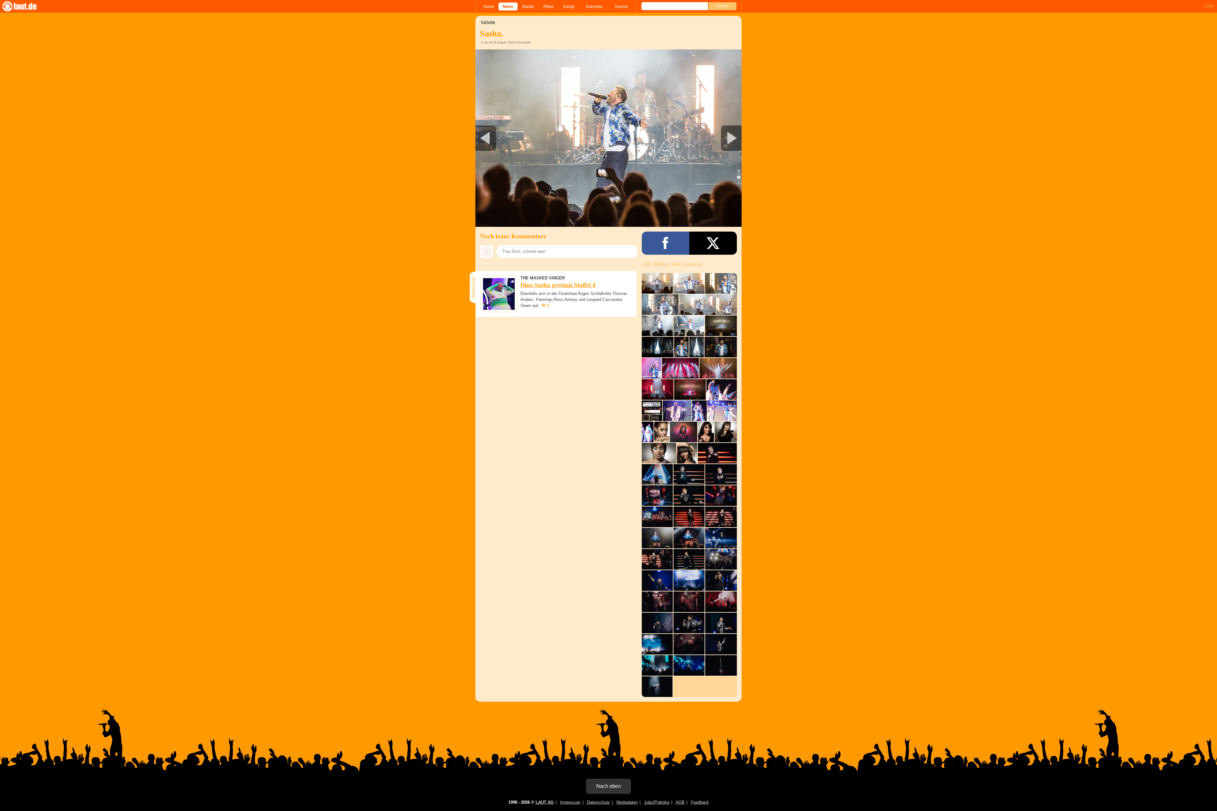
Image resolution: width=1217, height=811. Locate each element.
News (508, 6)
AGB (680, 802)
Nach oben (608, 786)
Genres (621, 6)
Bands (528, 6)
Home (488, 6)
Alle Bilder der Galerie (672, 263)
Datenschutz (598, 802)
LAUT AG (545, 802)
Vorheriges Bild (519, 138)
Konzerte (594, 6)
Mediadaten (627, 802)
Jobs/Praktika (656, 802)
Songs (569, 6)
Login (1209, 5)
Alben (548, 6)
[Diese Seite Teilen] (665, 243)
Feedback (700, 802)
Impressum (570, 802)
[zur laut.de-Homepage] (25, 6)
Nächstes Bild (608, 138)
